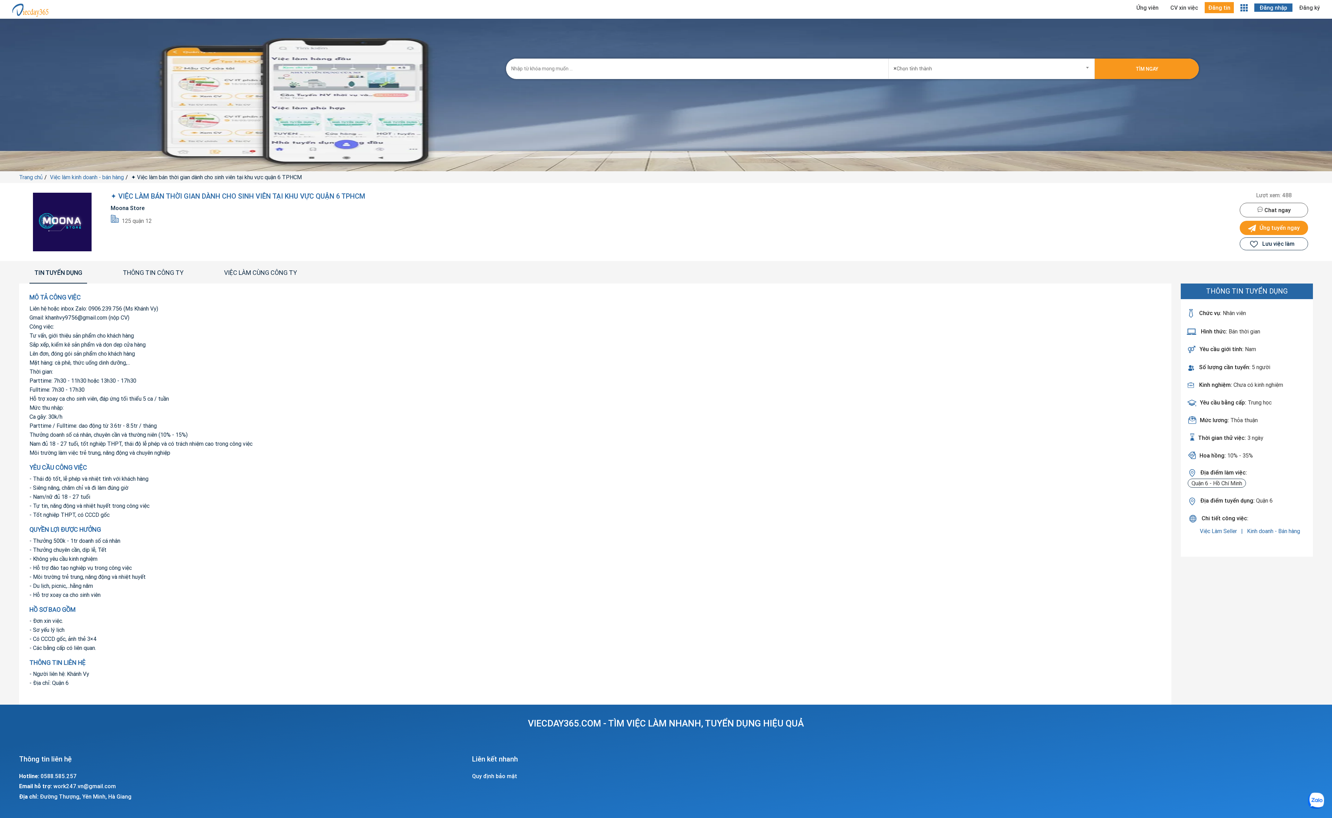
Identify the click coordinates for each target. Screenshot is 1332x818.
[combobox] (992, 66)
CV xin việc (1184, 7)
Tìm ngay (1147, 69)
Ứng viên (1147, 7)
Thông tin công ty (153, 273)
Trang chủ (31, 177)
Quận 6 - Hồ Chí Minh (1217, 483)
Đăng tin (1219, 7)
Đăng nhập (1273, 7)
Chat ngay (1277, 210)
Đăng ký (1309, 7)
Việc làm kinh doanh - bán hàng (87, 177)
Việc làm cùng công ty (260, 273)
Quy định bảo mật (494, 776)
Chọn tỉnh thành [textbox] (913, 68)
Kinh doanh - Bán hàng (1273, 531)
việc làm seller (1219, 531)
